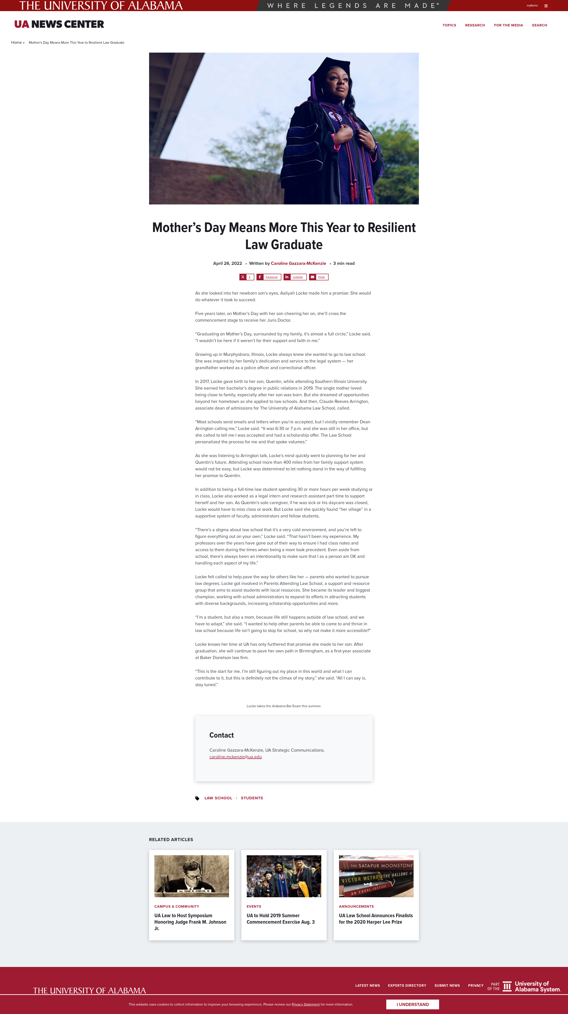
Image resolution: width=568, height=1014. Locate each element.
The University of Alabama (101, 5)
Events (254, 906)
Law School (218, 798)
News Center (59, 25)
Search (539, 25)
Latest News (367, 985)
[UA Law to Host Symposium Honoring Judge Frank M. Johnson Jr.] (191, 895)
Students (252, 798)
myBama (532, 5)
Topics (449, 25)
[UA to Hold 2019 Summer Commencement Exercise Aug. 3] (284, 895)
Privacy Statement (306, 1004)
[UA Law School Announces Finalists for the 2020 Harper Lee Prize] (376, 895)
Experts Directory (407, 985)
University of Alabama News (89, 991)
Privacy (476, 985)
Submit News (447, 985)
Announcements (356, 906)
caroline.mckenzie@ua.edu (235, 756)
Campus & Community (176, 906)
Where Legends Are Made (353, 5)
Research (475, 25)
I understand (413, 1004)
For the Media (508, 25)
